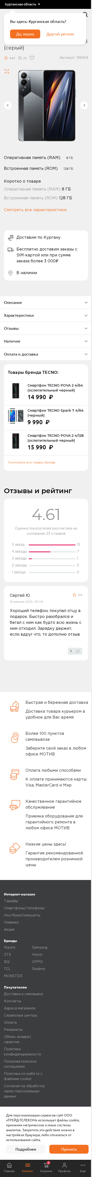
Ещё (83, 1171)
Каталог (27, 1171)
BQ (7, 961)
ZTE (7, 954)
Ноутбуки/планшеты (22, 915)
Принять (69, 1149)
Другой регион (60, 34)
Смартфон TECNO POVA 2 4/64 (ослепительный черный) (55, 387)
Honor (37, 954)
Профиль (64, 1171)
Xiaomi (9, 947)
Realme (38, 969)
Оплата (10, 1022)
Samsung (39, 947)
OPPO (37, 961)
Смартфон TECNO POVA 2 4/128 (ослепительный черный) (55, 438)
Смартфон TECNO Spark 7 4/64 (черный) (55, 413)
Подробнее (25, 1149)
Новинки (11, 922)
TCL (7, 969)
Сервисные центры (20, 1015)
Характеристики (19, 315)
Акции (9, 929)
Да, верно (25, 34)
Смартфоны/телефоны (24, 908)
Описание (13, 302)
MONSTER (13, 976)
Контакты (12, 1001)
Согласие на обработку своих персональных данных (24, 1091)
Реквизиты (13, 1029)
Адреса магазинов (19, 1008)
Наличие (12, 341)
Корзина (46, 1167)
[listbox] (22, 4)
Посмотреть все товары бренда (31, 462)
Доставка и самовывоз (23, 994)
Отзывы (11, 328)
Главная (9, 1171)
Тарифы (11, 901)
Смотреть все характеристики (35, 210)
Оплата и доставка (21, 354)
